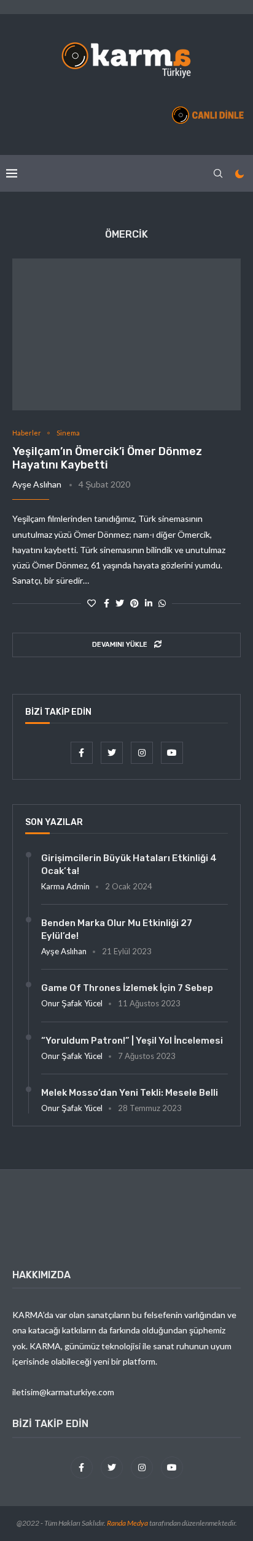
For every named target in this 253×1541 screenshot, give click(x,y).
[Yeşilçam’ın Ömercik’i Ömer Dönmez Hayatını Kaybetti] (126, 334)
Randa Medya (127, 1523)
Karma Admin (65, 886)
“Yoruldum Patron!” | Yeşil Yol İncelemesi (132, 1040)
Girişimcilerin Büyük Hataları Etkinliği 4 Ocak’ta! (129, 864)
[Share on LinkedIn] (148, 603)
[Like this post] (91, 603)
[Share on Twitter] (119, 603)
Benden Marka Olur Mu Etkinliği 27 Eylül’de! (116, 929)
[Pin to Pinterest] (134, 603)
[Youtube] (172, 752)
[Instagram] (143, 752)
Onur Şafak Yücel (72, 1003)
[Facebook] (83, 752)
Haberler (26, 433)
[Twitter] (113, 752)
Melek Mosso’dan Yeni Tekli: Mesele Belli (129, 1092)
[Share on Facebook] (106, 603)
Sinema (68, 433)
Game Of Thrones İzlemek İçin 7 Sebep (127, 987)
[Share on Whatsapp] (162, 603)
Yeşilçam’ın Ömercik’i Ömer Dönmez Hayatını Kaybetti (107, 458)
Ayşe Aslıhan (36, 484)
